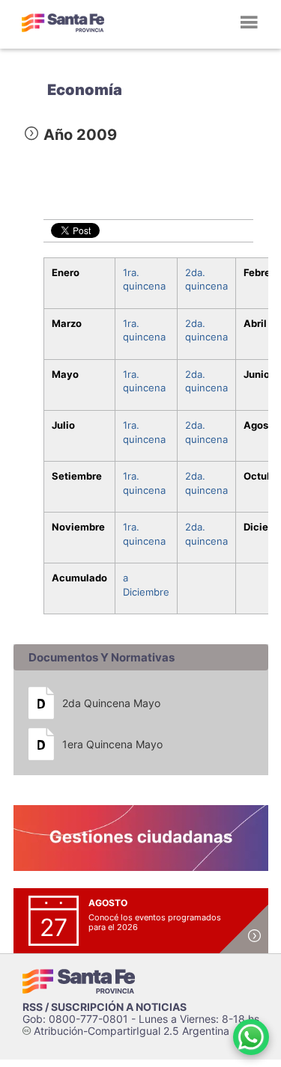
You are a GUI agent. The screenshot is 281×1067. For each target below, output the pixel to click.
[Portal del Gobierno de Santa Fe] (63, 22)
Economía (84, 90)
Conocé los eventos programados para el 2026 (154, 922)
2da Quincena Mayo (111, 703)
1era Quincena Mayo (112, 744)
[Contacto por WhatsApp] (251, 1037)
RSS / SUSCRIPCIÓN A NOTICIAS (104, 1006)
